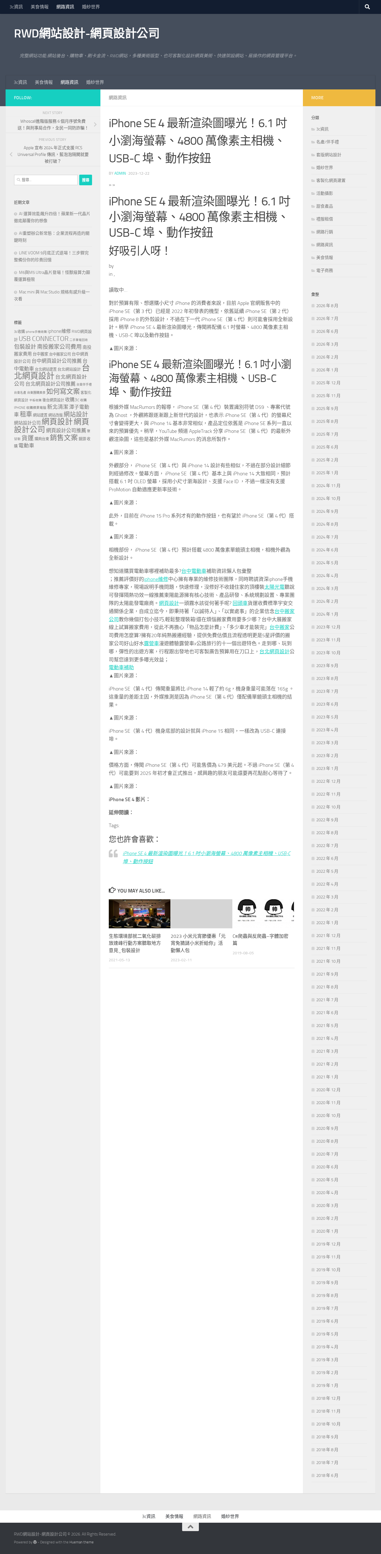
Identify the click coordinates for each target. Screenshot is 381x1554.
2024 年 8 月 (327, 524)
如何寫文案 (63, 391)
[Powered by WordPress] (35, 1542)
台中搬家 (279, 627)
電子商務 (324, 270)
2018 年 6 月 (327, 1475)
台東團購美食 (36, 393)
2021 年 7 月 (327, 999)
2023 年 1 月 (327, 768)
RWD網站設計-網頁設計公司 (87, 34)
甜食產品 (324, 206)
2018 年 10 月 (328, 1424)
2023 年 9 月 (327, 665)
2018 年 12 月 (328, 1398)
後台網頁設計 (53, 400)
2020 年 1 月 (327, 1231)
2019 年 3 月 (327, 1359)
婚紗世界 (91, 7)
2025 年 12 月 (328, 382)
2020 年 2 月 (327, 1218)
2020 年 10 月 (328, 1115)
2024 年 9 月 (327, 511)
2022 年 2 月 (327, 909)
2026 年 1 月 (327, 370)
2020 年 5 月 (327, 1179)
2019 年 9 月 (327, 1282)
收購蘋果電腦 (36, 408)
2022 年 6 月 (327, 858)
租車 (26, 414)
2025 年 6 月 (327, 447)
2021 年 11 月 (328, 948)
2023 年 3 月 (327, 742)
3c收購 (19, 331)
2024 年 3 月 (327, 588)
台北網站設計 (69, 369)
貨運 (27, 438)
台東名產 (20, 393)
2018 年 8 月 (327, 1449)
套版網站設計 (328, 154)
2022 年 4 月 (327, 884)
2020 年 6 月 (327, 1166)
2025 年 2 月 (327, 459)
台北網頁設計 (274, 652)
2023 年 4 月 (327, 729)
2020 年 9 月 (327, 1128)
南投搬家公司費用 (59, 346)
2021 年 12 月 (328, 935)
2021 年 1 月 (327, 1077)
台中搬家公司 (60, 354)
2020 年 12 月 (328, 1089)
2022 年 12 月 (328, 781)
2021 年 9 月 (327, 974)
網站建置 (40, 415)
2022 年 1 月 (327, 922)
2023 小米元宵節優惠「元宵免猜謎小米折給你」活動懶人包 (198, 943)
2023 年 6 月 (327, 704)
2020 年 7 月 (327, 1154)
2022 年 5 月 (327, 871)
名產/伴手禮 (327, 141)
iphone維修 (156, 579)
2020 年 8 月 (327, 1141)
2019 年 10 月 (328, 1269)
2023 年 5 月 (327, 717)
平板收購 (35, 400)
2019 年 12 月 (328, 1244)
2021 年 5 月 (327, 1025)
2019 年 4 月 (327, 1346)
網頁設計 (169, 603)
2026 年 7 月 (327, 318)
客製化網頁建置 (331, 180)
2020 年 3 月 (327, 1205)
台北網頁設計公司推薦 (50, 384)
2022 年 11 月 (328, 794)
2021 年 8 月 (327, 987)
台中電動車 (193, 571)
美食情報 (40, 7)
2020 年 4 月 (327, 1192)
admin (120, 173)
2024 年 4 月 (327, 575)
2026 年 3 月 (327, 344)
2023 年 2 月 (327, 755)
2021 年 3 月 (327, 1051)
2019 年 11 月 (328, 1256)
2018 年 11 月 (328, 1411)
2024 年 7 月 (327, 537)
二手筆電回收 (78, 340)
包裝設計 (25, 346)
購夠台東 (42, 439)
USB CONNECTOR (44, 339)
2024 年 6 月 (327, 549)
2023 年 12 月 (328, 627)
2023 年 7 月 (327, 691)
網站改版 (55, 415)
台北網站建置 (46, 369)
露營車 (151, 643)
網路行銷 (324, 231)
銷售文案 (64, 438)
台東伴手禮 (84, 384)
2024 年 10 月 (328, 498)
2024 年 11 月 (328, 485)
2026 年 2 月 (327, 357)
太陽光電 (274, 587)
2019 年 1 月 (327, 1385)
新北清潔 (57, 407)
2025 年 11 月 (328, 395)
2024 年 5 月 (327, 562)
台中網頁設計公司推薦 (57, 361)
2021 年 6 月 (327, 1012)
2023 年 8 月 (327, 678)
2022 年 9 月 (327, 819)
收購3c (72, 399)
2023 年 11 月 (328, 639)
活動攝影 (324, 193)
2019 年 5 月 (327, 1334)
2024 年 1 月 (327, 614)
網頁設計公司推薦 (66, 431)
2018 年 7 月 (327, 1462)
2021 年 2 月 (327, 1064)
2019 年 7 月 (327, 1308)
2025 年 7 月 (327, 434)
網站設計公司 (27, 423)
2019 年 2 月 (327, 1372)
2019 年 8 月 (327, 1295)
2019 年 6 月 (327, 1321)
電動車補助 (121, 668)
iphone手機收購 (36, 332)
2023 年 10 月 (328, 652)
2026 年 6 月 (327, 331)
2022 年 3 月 (327, 897)
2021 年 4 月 (327, 1038)
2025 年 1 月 (327, 472)
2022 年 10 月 (328, 807)
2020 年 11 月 (328, 1102)
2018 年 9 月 (327, 1436)
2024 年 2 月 (327, 601)
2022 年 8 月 (327, 832)
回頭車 (240, 603)
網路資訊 (65, 7)
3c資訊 (16, 7)
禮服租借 (324, 219)
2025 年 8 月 (327, 421)
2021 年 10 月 (328, 961)
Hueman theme (81, 1542)
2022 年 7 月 (327, 845)
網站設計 (76, 414)
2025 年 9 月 (327, 408)
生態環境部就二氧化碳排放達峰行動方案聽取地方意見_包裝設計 (135, 943)
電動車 (26, 446)
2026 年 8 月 (327, 305)
